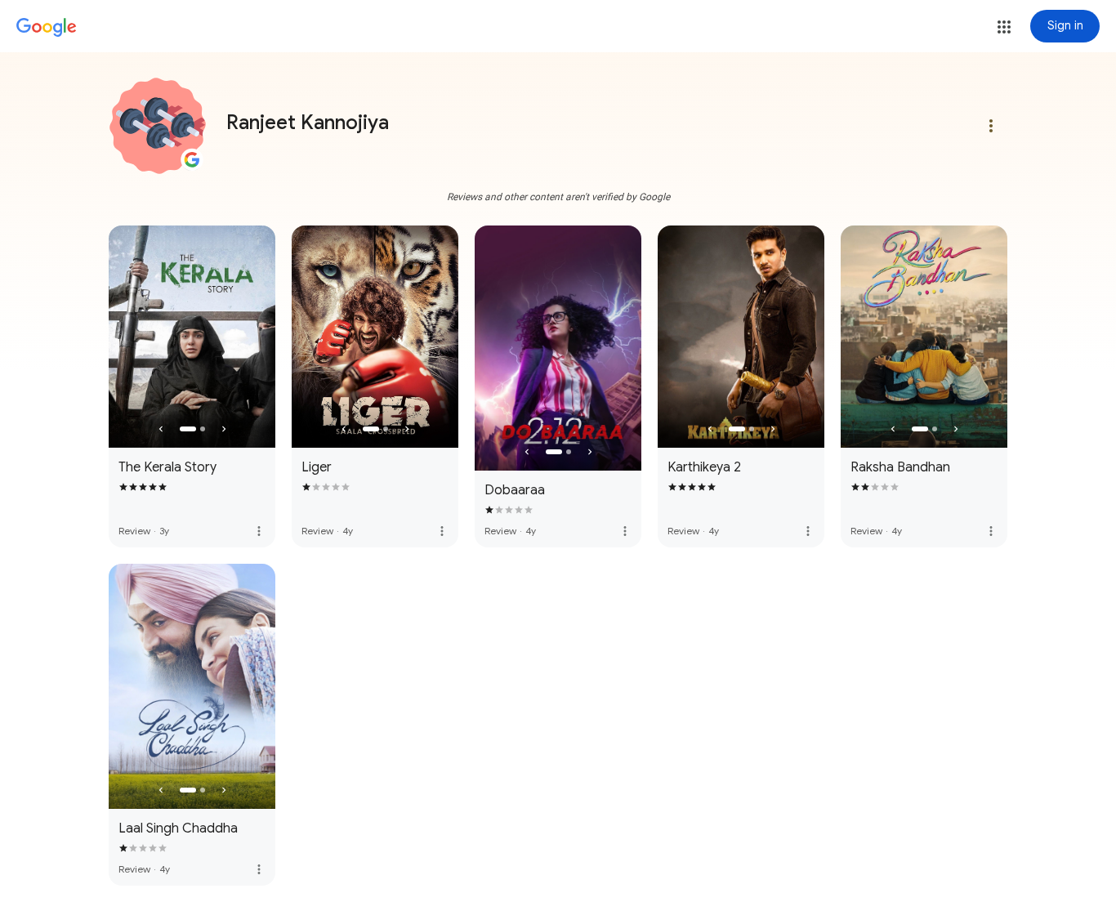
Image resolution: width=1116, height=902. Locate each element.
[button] (1004, 27)
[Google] (46, 28)
